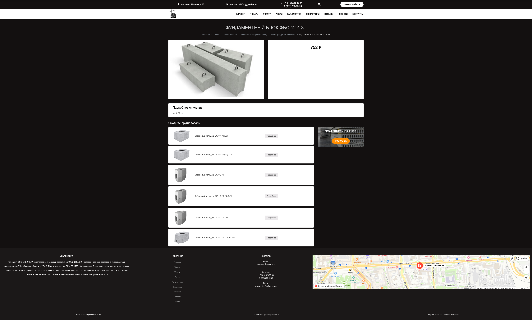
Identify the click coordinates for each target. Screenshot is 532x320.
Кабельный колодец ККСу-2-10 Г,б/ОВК (213, 196)
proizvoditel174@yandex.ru (243, 4)
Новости (343, 14)
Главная (240, 14)
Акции (279, 14)
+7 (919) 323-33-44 (292, 3)
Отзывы (328, 14)
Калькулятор (294, 14)
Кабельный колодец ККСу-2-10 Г (210, 175)
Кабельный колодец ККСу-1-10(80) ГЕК (213, 154)
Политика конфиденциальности (266, 314)
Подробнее (271, 136)
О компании (312, 14)
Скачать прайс (351, 4)
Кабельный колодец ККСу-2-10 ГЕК (212, 217)
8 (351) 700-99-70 (293, 6)
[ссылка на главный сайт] (172, 13)
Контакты (357, 14)
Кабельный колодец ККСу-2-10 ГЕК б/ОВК (215, 237)
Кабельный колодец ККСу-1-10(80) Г (212, 136)
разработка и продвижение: (443, 314)
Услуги (267, 14)
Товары (254, 14)
